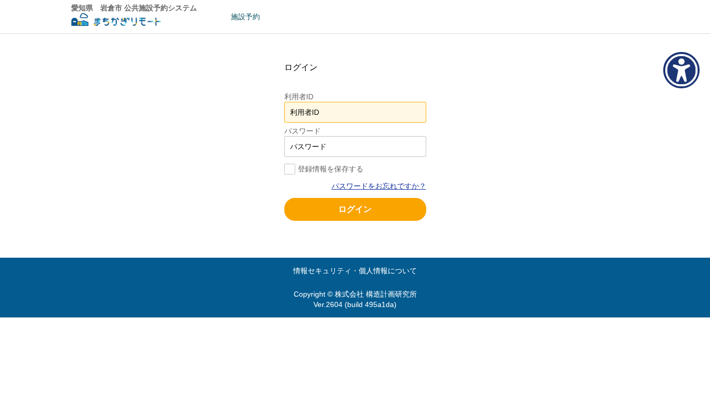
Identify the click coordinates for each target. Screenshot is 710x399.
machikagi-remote (116, 21)
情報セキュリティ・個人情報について (355, 271)
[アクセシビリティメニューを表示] (681, 70)
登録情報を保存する (330, 169)
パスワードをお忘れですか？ (379, 186)
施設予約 (245, 16)
